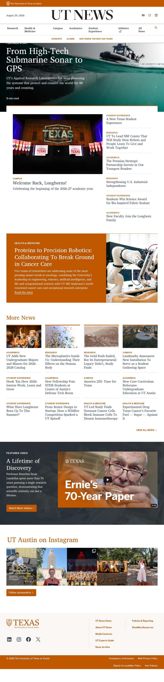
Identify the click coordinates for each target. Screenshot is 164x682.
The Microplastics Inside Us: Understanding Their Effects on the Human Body (62, 361)
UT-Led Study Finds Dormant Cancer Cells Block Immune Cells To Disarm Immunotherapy (101, 412)
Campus (58, 28)
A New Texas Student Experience (121, 121)
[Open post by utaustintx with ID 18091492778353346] (82, 567)
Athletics (123, 28)
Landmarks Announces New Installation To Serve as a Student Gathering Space (138, 361)
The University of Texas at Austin (32, 658)
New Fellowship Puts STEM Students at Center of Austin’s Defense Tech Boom (60, 387)
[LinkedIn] (156, 15)
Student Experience (95, 29)
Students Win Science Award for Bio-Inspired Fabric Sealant (128, 201)
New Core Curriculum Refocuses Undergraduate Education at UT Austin (139, 387)
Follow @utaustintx (20, 592)
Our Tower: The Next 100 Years (96, 39)
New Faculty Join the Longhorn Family (128, 218)
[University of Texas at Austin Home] (24, 3)
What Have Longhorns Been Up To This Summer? (22, 411)
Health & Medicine (30, 29)
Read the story (24, 292)
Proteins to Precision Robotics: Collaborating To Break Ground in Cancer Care (54, 257)
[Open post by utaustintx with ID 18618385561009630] (142, 567)
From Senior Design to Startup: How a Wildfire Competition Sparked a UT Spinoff (62, 412)
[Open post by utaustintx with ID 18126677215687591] (21, 567)
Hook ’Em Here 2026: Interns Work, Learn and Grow (23, 385)
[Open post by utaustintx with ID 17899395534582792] (112, 567)
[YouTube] (143, 15)
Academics (75, 28)
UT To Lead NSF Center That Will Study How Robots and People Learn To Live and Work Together (126, 142)
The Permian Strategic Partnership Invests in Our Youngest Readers (125, 165)
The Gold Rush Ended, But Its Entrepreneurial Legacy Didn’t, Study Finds (100, 361)
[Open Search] (156, 27)
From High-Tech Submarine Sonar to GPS (44, 59)
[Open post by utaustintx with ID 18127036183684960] (52, 567)
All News (141, 29)
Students (56, 39)
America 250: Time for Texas (100, 383)
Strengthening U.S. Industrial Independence (127, 184)
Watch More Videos (20, 508)
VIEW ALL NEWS (145, 430)
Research (12, 28)
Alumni (70, 39)
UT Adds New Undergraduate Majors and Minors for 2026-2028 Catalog (22, 361)
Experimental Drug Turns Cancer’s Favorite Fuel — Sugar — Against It (140, 412)
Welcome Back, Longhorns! (40, 183)
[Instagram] (149, 15)
